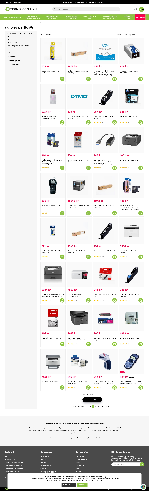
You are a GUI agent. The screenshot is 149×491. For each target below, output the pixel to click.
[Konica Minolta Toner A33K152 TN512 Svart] (105, 185)
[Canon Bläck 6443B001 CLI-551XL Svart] (105, 231)
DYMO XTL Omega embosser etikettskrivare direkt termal (104, 382)
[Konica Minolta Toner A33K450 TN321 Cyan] (79, 51)
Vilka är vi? (80, 456)
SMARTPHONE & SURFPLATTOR (14, 469)
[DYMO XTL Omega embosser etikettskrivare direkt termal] (105, 361)
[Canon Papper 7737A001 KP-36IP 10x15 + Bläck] (79, 140)
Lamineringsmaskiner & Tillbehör (18, 46)
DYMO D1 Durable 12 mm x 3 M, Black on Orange (78, 117)
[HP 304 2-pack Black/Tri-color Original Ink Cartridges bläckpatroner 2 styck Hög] (105, 51)
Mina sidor (8, 2)
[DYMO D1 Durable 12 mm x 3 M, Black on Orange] (79, 96)
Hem (6, 23)
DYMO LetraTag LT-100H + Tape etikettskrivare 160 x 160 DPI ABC (131, 382)
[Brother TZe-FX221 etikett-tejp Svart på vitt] (53, 231)
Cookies (43, 469)
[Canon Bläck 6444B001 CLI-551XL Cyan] (131, 274)
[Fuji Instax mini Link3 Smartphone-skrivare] (53, 96)
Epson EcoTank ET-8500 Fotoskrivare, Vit (76, 295)
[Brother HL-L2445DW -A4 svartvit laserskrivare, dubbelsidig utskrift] (53, 274)
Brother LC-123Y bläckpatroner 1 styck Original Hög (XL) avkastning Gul (52, 162)
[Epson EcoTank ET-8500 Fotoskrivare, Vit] (79, 274)
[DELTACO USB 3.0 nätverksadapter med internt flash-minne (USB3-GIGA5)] (105, 140)
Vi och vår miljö (81, 459)
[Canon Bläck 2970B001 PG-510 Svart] (53, 318)
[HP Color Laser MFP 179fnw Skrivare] (131, 231)
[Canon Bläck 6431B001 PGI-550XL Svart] (105, 96)
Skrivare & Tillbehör (35, 23)
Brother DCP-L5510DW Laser (129, 338)
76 (103, 406)
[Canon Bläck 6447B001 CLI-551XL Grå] (105, 274)
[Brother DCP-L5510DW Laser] (131, 318)
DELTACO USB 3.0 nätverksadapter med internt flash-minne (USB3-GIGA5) (103, 162)
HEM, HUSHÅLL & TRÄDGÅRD (13, 466)
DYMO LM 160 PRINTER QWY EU (52, 205)
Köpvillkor (44, 463)
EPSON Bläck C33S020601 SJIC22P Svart (129, 72)
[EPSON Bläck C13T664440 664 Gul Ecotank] (53, 51)
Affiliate (78, 472)
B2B (77, 469)
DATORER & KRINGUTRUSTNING (18, 23)
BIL (6, 456)
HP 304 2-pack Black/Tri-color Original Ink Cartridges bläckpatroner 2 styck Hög (104, 73)
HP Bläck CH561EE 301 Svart (129, 116)
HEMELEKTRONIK (10, 459)
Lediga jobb (80, 466)
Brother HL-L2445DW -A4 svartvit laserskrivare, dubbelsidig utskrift (53, 295)
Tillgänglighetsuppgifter (48, 472)
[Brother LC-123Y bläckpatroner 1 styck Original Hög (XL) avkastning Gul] (53, 140)
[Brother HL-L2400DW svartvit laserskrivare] (131, 140)
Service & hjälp (45, 456)
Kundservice (17, 2)
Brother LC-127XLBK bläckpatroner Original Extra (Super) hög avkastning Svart (130, 207)
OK (142, 464)
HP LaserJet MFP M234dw (50, 381)
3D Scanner (11, 37)
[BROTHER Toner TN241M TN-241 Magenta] (105, 318)
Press (78, 463)
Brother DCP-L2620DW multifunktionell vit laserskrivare (78, 339)
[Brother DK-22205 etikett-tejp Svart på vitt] (79, 361)
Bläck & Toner (12, 43)
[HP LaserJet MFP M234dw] (53, 361)
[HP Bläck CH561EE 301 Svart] (131, 96)
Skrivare (10, 40)
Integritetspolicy (46, 466)
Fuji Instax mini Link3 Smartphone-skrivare (49, 117)
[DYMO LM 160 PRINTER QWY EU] (53, 185)
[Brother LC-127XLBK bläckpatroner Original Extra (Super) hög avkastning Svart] (131, 185)
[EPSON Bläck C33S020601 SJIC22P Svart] (131, 51)
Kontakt (43, 459)
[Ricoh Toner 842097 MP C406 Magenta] (79, 231)
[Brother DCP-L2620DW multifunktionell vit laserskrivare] (79, 318)
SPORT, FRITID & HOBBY (12, 472)
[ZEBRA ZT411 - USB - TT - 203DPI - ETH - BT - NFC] (79, 185)
